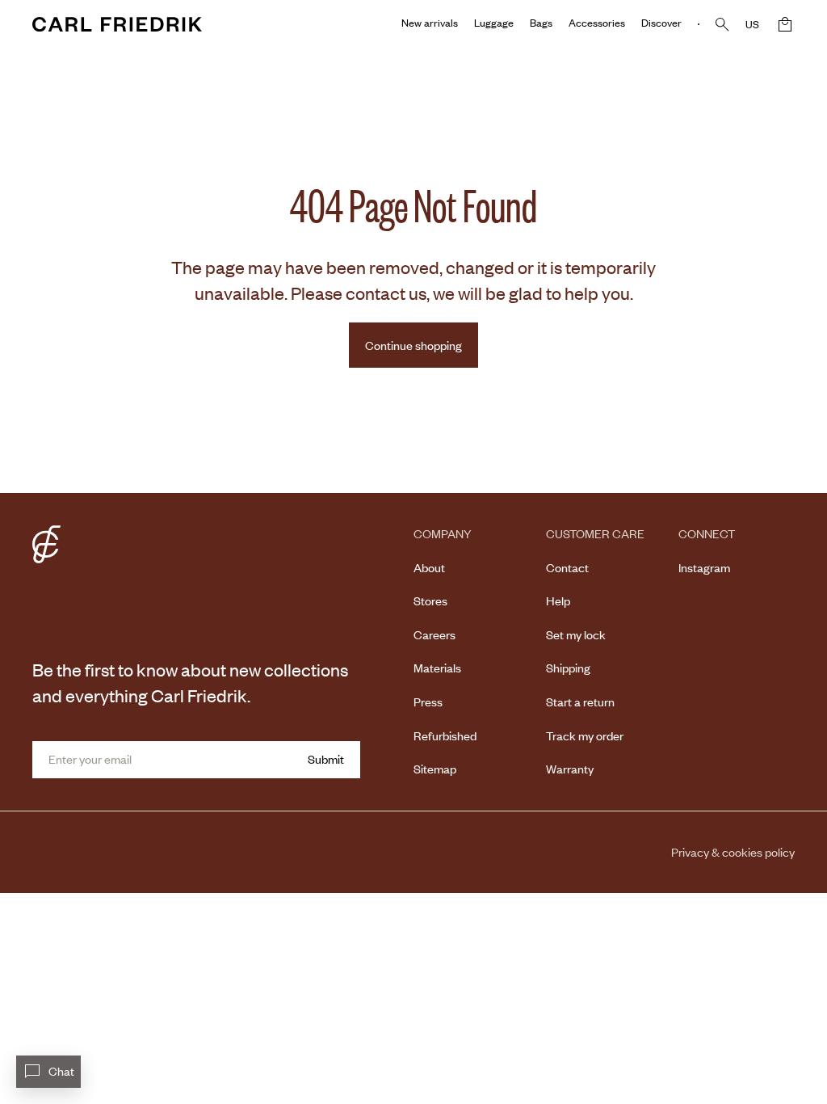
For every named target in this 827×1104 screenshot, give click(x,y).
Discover (661, 22)
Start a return (580, 701)
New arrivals (429, 22)
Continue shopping (413, 345)
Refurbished (445, 735)
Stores (430, 600)
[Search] (722, 25)
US (752, 24)
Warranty (570, 769)
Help (558, 600)
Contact (567, 567)
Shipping (568, 667)
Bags (541, 22)
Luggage (494, 22)
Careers (434, 634)
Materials (437, 667)
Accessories (597, 22)
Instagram (704, 567)
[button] (785, 24)
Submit (326, 759)
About (429, 567)
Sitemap (435, 769)
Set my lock (576, 634)
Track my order (584, 735)
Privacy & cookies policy (733, 852)
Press (428, 701)
